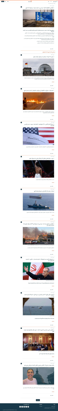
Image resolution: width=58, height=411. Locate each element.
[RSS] (20, 407)
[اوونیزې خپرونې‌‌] (5, 1)
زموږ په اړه (41, 406)
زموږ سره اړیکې (53, 406)
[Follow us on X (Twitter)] (26, 407)
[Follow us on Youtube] (24, 407)
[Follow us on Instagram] (22, 407)
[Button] (51, 48)
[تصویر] (8, 1)
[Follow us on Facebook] (28, 407)
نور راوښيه (37, 400)
